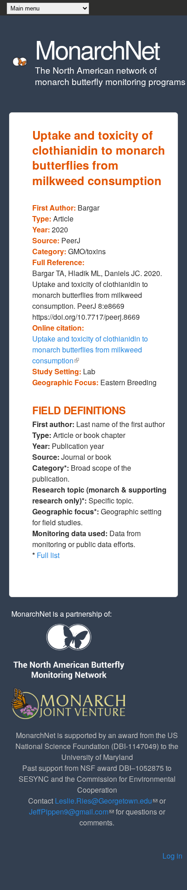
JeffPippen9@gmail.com (71, 811)
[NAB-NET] (68, 652)
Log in (172, 855)
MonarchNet (97, 48)
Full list (48, 555)
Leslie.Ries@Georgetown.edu (106, 800)
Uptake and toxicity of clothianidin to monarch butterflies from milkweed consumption (90, 349)
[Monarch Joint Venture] (69, 702)
